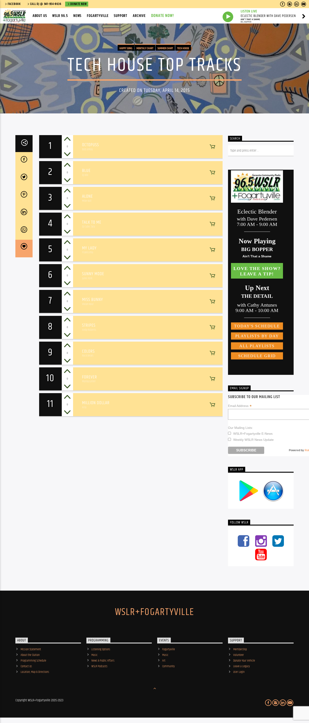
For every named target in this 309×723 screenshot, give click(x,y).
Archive (139, 16)
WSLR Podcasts (99, 666)
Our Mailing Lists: (240, 428)
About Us (40, 16)
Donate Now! (162, 15)
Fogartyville (97, 16)
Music (94, 655)
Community (168, 666)
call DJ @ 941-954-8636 (45, 4)
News (77, 16)
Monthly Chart (144, 48)
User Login (239, 671)
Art (163, 660)
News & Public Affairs (102, 660)
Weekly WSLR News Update (253, 439)
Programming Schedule (33, 660)
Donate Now (78, 4)
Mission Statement (31, 649)
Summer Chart (165, 48)
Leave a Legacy (241, 666)
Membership (240, 649)
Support (120, 16)
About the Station (30, 655)
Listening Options (100, 649)
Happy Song (125, 48)
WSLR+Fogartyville (154, 612)
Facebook (14, 4)
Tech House (183, 48)
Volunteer (238, 655)
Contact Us (26, 666)
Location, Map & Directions (35, 671)
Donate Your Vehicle (244, 660)
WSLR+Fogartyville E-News (253, 433)
